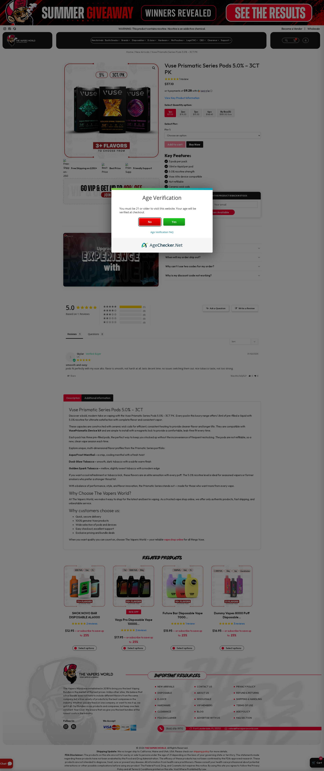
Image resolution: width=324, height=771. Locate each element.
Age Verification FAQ (162, 232)
